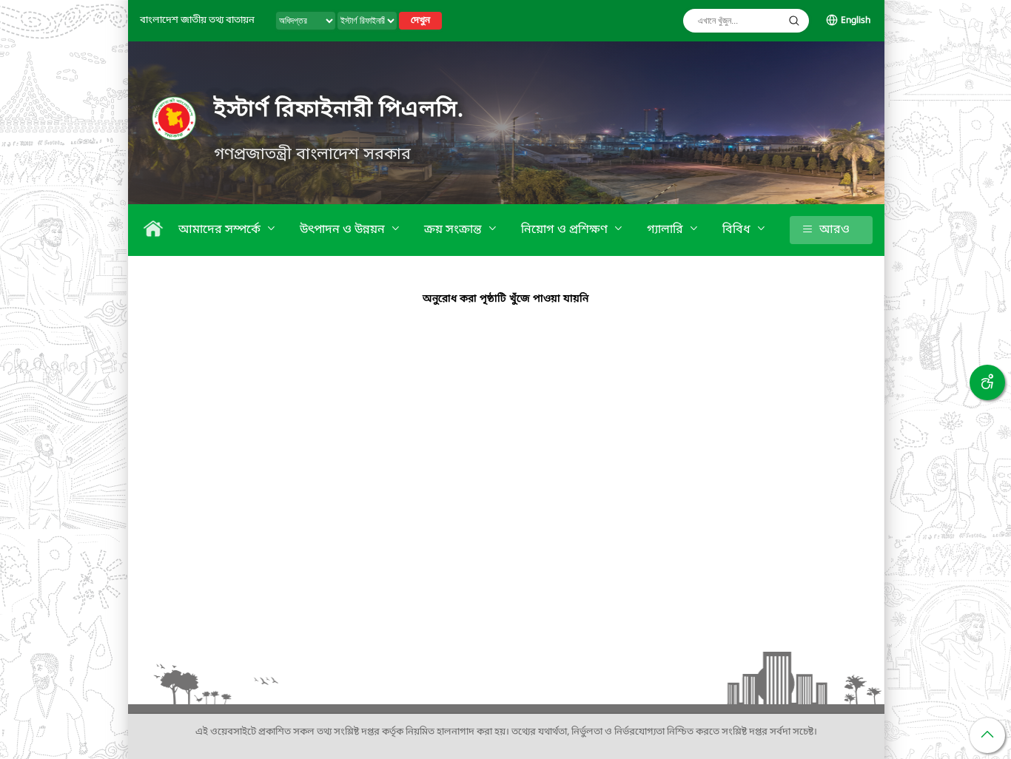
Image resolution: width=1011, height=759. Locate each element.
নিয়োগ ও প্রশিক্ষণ (566, 230)
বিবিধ (737, 230)
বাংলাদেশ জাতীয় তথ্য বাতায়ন (197, 20)
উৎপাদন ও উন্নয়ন (344, 230)
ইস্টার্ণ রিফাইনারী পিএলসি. (339, 110)
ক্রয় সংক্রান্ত (454, 230)
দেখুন (420, 21)
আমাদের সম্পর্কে (220, 230)
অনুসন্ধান (794, 21)
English (855, 21)
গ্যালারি (666, 230)
